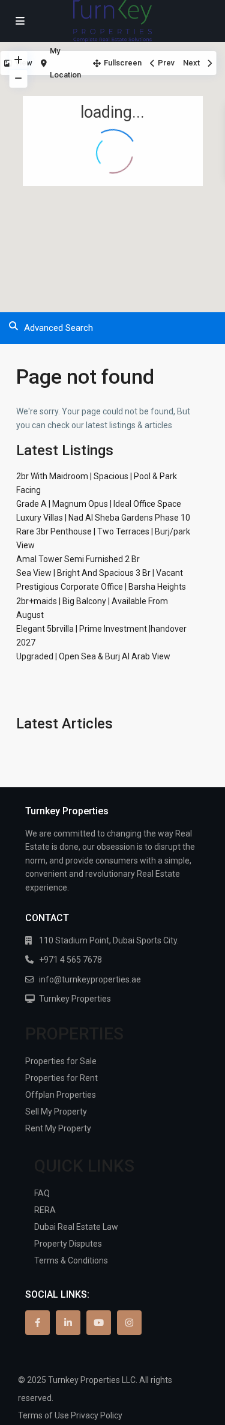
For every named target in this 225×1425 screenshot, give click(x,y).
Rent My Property (58, 1128)
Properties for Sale (61, 1061)
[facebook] (37, 1322)
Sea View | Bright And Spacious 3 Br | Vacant (99, 573)
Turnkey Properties (75, 998)
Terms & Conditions (71, 1260)
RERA (45, 1210)
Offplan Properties (60, 1095)
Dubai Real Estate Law (76, 1227)
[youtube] (98, 1322)
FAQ (42, 1193)
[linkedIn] (68, 1322)
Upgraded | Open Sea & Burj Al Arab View (93, 656)
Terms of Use (43, 1415)
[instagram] (129, 1322)
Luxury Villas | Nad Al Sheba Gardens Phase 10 (103, 517)
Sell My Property (56, 1111)
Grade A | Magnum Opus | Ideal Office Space (98, 504)
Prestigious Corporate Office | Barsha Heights (101, 586)
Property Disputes (68, 1243)
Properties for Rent (61, 1078)
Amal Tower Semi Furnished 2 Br (78, 559)
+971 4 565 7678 (70, 959)
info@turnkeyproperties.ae (90, 979)
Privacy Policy (96, 1415)
